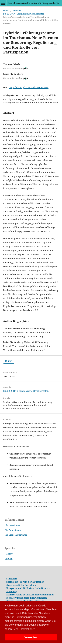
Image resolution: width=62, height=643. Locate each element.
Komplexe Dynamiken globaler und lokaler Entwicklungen (30, 596)
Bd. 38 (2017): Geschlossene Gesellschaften (23, 13)
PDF (10, 361)
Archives (17, 10)
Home (6, 10)
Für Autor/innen (13, 530)
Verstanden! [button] (31, 637)
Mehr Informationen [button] (24, 629)
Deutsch (9, 553)
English (9, 558)
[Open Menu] (3, 3)
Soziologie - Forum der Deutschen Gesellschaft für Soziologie (25, 583)
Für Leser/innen (12, 525)
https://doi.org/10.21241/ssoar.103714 (28, 87)
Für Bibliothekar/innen (16, 534)
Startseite (11, 578)
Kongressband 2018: (17, 594)
